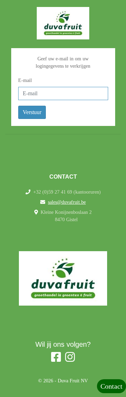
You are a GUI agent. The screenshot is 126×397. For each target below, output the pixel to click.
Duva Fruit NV (73, 380)
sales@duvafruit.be (67, 202)
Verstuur (32, 112)
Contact (111, 386)
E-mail (25, 80)
